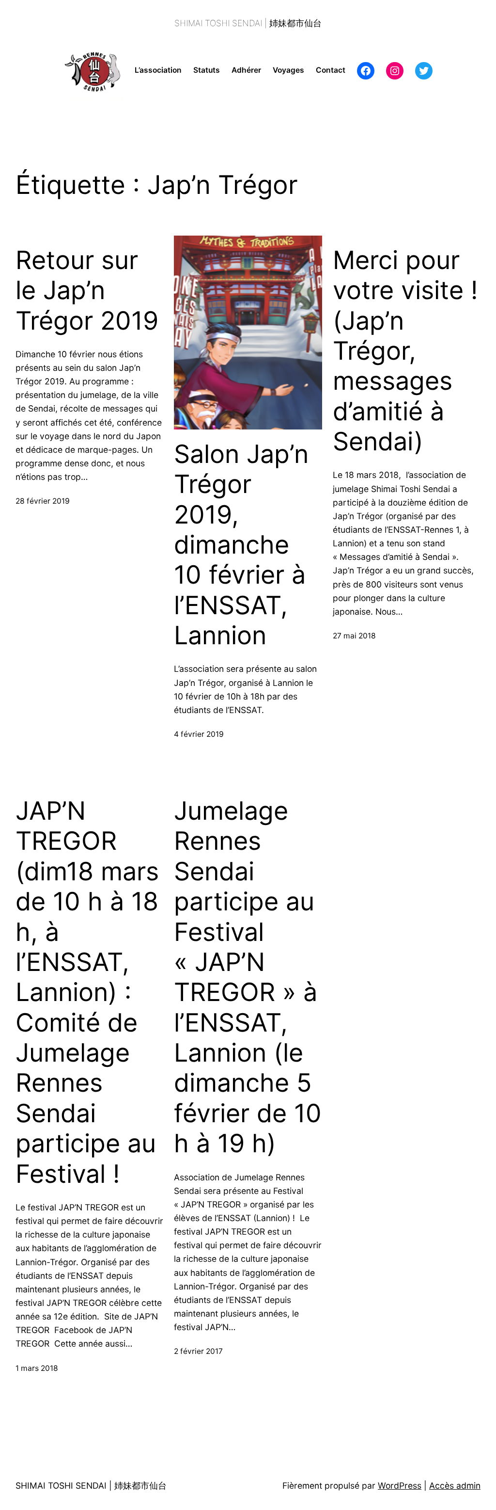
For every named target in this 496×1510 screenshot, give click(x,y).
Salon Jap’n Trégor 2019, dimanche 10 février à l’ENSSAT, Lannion (241, 545)
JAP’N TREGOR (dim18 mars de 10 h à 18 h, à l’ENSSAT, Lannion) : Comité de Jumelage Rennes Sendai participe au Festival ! (87, 992)
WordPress (399, 1485)
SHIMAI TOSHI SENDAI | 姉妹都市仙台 (248, 23)
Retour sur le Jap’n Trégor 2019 (87, 290)
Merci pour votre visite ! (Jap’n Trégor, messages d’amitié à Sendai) (405, 351)
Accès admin (454, 1485)
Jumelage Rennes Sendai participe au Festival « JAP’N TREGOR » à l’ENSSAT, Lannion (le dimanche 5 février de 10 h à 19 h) (248, 977)
